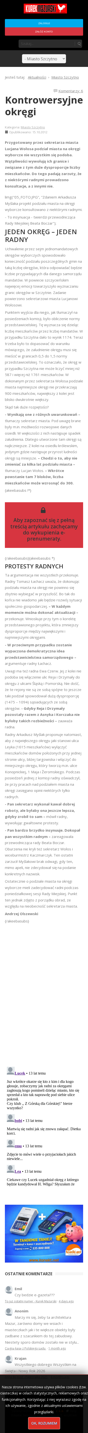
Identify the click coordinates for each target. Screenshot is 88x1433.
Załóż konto (44, 31)
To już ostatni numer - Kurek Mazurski (30, 1301)
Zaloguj (44, 23)
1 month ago (57, 1348)
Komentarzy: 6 (70, 90)
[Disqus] (44, 993)
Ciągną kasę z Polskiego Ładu (25, 1348)
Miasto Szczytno (33, 127)
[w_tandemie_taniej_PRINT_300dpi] (44, 1233)
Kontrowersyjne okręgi (44, 105)
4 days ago (66, 1301)
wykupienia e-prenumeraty (46, 535)
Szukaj (79, 44)
